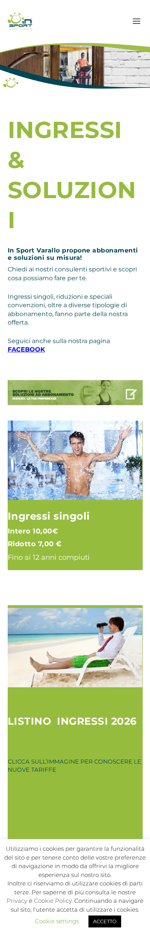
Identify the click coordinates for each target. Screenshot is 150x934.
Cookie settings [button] (57, 921)
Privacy (17, 900)
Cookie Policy (53, 900)
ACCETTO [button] (105, 921)
